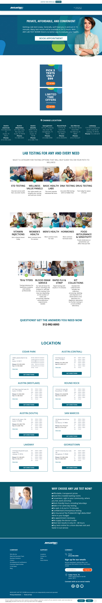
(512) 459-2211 (62, 364)
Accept (81, 600)
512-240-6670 (95, 134)
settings (40, 601)
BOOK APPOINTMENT (51, 38)
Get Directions (28, 375)
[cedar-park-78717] (16, 8)
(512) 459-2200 (6, 140)
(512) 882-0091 (62, 459)
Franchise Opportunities (17, 564)
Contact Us (43, 556)
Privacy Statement (15, 595)
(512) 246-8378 (62, 138)
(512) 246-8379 (62, 396)
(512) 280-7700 (33, 140)
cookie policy (8, 601)
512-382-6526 (19, 396)
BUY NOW (58, 1)
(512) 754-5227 (75, 138)
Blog (11, 568)
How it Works (44, 560)
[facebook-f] (73, 586)
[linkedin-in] (77, 586)
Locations (43, 554)
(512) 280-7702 (19, 426)
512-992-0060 (19, 366)
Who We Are (13, 554)
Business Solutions (15, 558)
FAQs (41, 558)
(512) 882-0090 (47, 138)
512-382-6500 (19, 138)
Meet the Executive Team (17, 556)
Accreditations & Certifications (18, 562)
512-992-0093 (51, 324)
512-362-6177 (19, 459)
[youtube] (82, 586)
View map (15, 369)
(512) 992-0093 (78, 8)
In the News (13, 566)
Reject (89, 600)
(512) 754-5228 (62, 427)
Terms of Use (28, 595)
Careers (12, 560)
